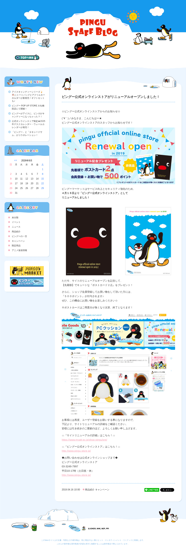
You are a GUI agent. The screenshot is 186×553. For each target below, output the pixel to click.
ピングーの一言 (19, 236)
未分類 (15, 217)
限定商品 (16, 245)
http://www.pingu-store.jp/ (76, 450)
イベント (16, 222)
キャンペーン (18, 241)
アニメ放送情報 (19, 250)
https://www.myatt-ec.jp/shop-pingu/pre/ (84, 439)
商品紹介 (16, 231)
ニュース (16, 227)
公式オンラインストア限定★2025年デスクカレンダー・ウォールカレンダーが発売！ (28, 124)
